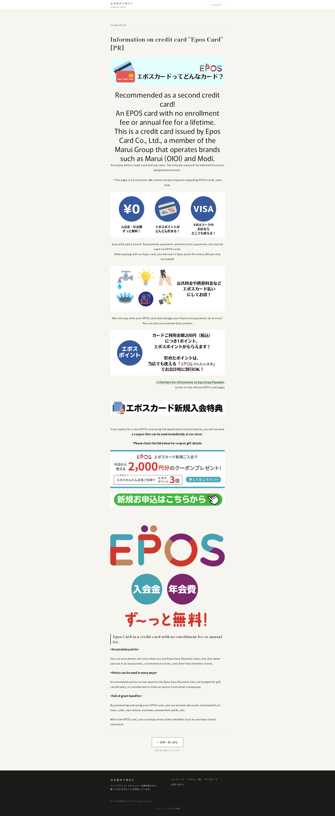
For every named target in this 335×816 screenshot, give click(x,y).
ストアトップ (177, 779)
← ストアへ (216, 4)
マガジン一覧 (194, 779)
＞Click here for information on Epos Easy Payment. (190, 382)
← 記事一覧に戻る (167, 742)
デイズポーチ (211, 779)
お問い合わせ (177, 784)
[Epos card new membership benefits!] (167, 499)
